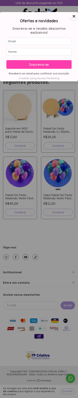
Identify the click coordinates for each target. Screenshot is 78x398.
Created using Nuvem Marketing (39, 78)
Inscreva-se (39, 64)
